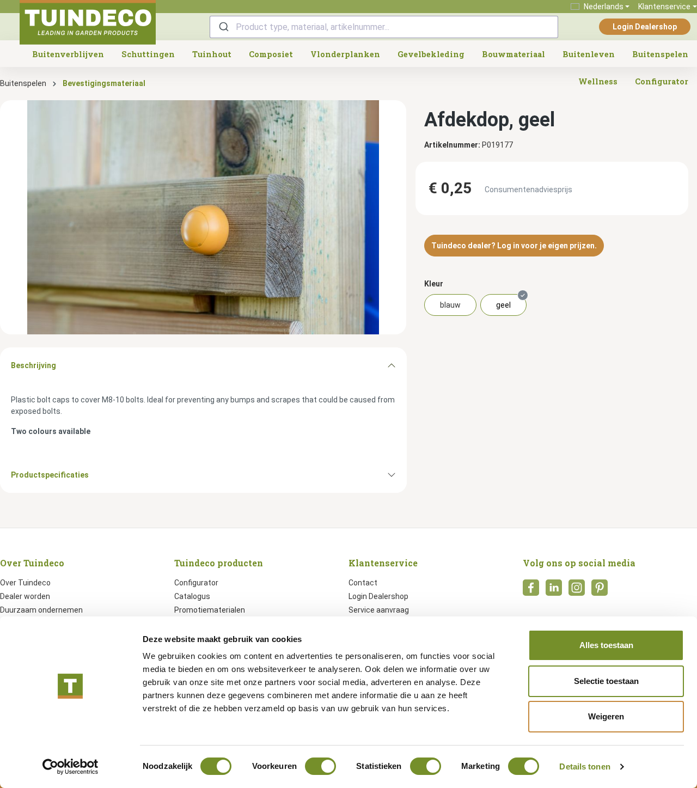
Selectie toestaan (606, 681)
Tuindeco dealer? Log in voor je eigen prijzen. (514, 245)
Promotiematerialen (209, 610)
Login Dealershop (645, 26)
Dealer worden (25, 596)
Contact (362, 582)
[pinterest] (599, 591)
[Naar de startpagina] (88, 22)
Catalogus (192, 596)
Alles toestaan (606, 645)
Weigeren (606, 716)
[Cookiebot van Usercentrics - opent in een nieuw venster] (70, 767)
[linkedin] (554, 591)
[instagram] (576, 591)
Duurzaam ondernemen (41, 610)
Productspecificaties (50, 475)
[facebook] (531, 591)
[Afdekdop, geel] (203, 217)
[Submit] (223, 27)
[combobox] (384, 27)
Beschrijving (33, 365)
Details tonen (584, 766)
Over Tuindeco (25, 582)
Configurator (196, 582)
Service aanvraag (378, 610)
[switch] (320, 766)
